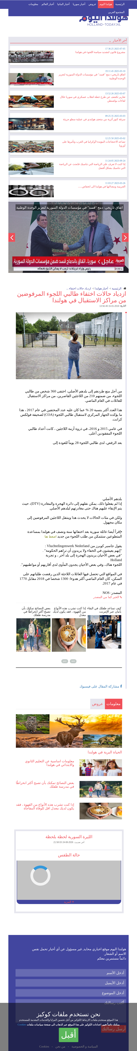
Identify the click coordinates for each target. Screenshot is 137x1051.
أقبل (68, 1034)
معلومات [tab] (113, 704)
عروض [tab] (97, 704)
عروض (92, 4)
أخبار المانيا (63, 4)
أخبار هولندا (101, 288)
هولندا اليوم (106, 4)
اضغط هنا (50, 536)
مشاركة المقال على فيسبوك (100, 686)
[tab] (68, 55)
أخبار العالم (48, 4)
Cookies (22, 1024)
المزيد (68, 902)
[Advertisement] (70, 468)
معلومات (33, 4)
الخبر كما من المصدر (106, 597)
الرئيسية (119, 4)
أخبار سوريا (79, 4)
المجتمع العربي (116, 12)
